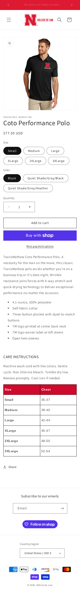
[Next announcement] (72, 5)
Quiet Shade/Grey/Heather (28, 188)
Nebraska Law (44, 585)
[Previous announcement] (8, 5)
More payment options (40, 246)
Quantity (8, 198)
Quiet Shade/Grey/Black (46, 178)
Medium (34, 151)
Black (12, 178)
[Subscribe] (62, 508)
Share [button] (12, 467)
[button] (9, 20)
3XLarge (59, 161)
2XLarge (36, 161)
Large (55, 151)
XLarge (13, 161)
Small (12, 151)
